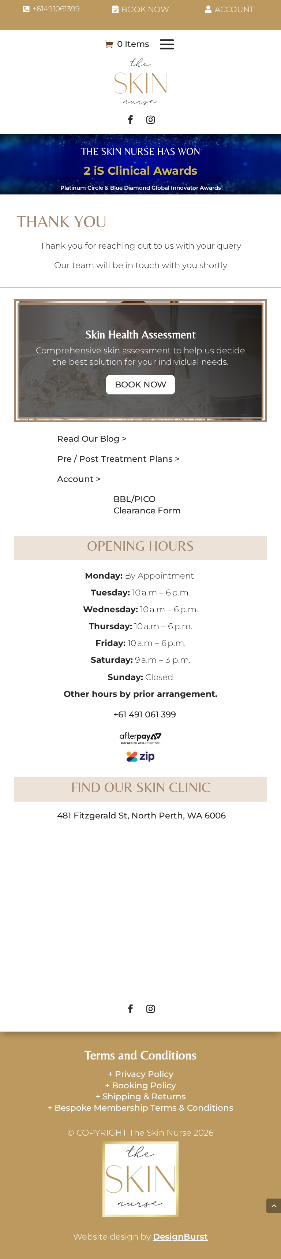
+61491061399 (56, 8)
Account (234, 9)
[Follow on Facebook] (130, 119)
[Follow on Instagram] (150, 119)
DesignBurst (180, 1237)
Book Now (145, 9)
